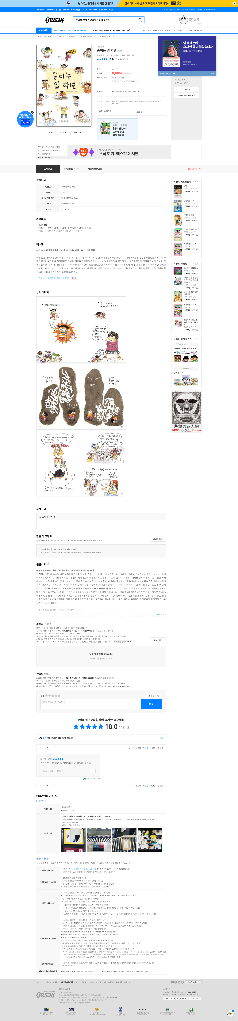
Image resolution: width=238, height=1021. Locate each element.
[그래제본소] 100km (191, 268)
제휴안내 (111, 982)
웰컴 (39, 36)
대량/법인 (198, 30)
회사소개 (39, 982)
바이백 (76, 30)
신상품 (62, 30)
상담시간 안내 (195, 998)
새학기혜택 (147, 30)
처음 (40, 748)
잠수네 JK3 (178, 373)
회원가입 (172, 9)
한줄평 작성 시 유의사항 (160, 696)
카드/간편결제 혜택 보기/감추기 (138, 92)
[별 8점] (55, 696)
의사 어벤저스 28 (190, 244)
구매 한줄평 (136, 748)
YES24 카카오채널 (172, 982)
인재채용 (48, 982)
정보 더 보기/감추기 (115, 59)
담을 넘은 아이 (189, 201)
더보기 (195, 182)
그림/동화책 (69, 231)
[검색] (140, 20)
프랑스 (117, 129)
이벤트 (69, 30)
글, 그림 (103, 55)
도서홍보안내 (92, 982)
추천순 (153, 748)
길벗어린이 (114, 55)
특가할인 (180, 30)
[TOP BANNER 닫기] (234, 3)
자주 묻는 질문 (182, 998)
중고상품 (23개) (104, 112)
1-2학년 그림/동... (86, 36)
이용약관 (56, 982)
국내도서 (47, 36)
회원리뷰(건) (122, 59)
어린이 (59, 36)
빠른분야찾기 (44, 30)
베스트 (55, 30)
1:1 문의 (93, 869)
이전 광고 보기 (198, 23)
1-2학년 (71, 36)
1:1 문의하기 (169, 998)
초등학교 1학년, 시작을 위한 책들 (187, 348)
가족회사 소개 (193, 982)
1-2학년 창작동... (105, 36)
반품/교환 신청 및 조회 (80, 869)
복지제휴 (119, 982)
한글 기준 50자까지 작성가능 (53, 702)
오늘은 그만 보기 (166, 73)
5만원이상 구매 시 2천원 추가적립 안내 (139, 81)
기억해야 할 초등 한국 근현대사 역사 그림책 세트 (191, 280)
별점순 (160, 748)
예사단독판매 (158, 30)
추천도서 (189, 30)
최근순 (145, 748)
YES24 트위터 (179, 982)
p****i (87, 779)
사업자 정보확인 (111, 997)
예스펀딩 (107, 30)
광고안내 (103, 982)
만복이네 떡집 (189, 215)
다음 (51, 748)
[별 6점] (52, 696)
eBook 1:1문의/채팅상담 (189, 995)
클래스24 (116, 30)
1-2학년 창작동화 (85, 228)
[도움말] (107, 78)
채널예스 (94, 30)
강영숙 (99, 55)
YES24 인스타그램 (182, 982)
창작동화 (78, 231)
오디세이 (187, 186)
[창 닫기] (135, 121)
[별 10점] (59, 696)
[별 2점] (46, 696)
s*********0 (178, 369)
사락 (101, 30)
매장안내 (83, 30)
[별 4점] (49, 696)
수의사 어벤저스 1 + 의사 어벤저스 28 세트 (191, 322)
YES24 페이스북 (175, 982)
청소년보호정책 (80, 982)
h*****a (177, 344)
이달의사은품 (170, 30)
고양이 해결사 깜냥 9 (191, 229)
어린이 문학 (58, 231)
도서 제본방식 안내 (66, 192)
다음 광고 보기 (200, 23)
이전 (44, 748)
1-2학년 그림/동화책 (69, 228)
